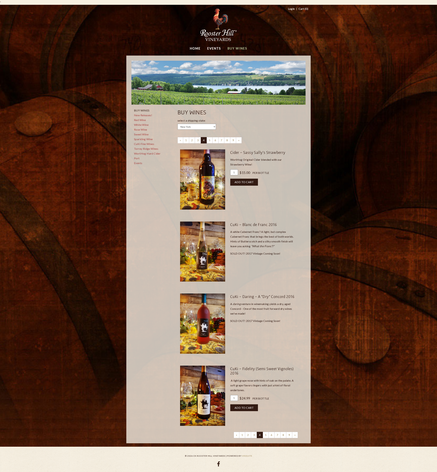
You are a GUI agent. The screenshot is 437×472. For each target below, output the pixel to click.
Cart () (303, 8)
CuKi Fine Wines (144, 143)
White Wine (141, 124)
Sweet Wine (141, 134)
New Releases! (143, 115)
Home (195, 48)
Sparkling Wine (143, 139)
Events (138, 163)
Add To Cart (244, 182)
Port (137, 158)
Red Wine (140, 120)
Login (291, 8)
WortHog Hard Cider (147, 153)
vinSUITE (247, 456)
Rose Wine (140, 129)
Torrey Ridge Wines (146, 148)
